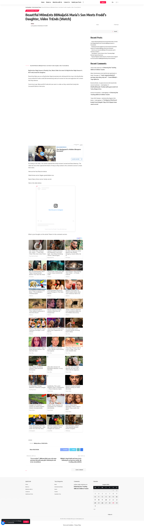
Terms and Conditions (68, 525)
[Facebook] (114, 515)
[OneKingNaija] (32, 2)
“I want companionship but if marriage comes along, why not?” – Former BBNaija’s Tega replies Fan (104, 77)
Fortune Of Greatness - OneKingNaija (99, 92)
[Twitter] (116, 515)
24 (95, 503)
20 (106, 500)
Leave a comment (79, 469)
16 (116, 497)
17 (95, 500)
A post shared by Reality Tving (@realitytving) (56, 229)
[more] (83, 2)
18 (98, 500)
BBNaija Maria (37, 443)
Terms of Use (11, 522)
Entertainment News (32, 10)
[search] (110, 2)
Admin (32, 23)
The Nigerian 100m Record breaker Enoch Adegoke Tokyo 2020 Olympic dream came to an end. (104, 102)
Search (115, 31)
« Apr (94, 509)
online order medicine (96, 67)
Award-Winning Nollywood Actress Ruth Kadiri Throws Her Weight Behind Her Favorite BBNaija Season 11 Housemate (104, 43)
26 (102, 503)
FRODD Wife (44, 443)
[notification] (108, 2)
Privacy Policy (77, 525)
